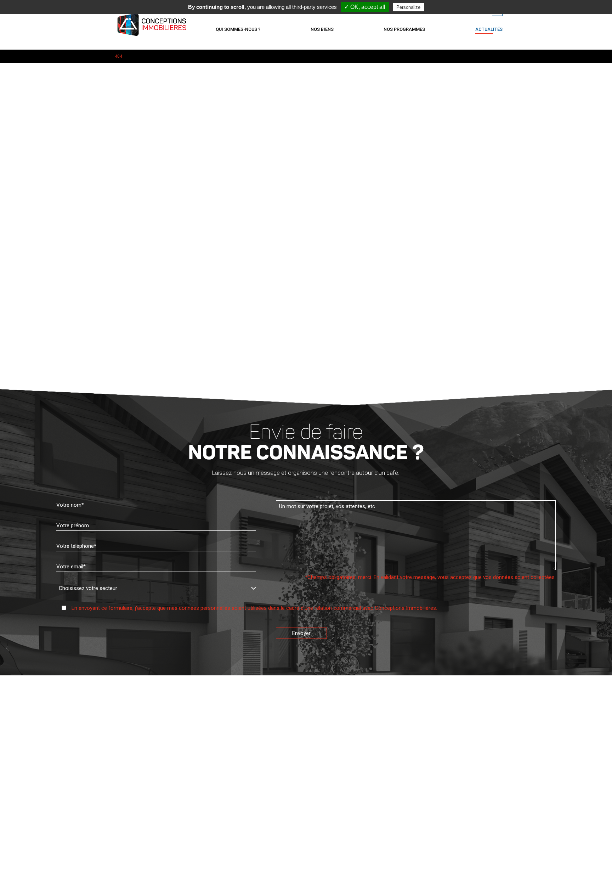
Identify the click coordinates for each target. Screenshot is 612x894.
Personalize (408, 7)
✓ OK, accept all (364, 7)
